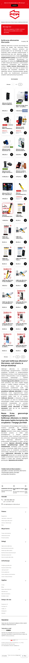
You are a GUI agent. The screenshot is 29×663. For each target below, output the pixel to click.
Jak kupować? (5, 570)
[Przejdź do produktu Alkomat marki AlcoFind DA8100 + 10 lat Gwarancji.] (21, 142)
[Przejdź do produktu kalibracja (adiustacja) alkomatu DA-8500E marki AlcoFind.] (21, 230)
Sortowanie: (14, 79)
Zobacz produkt (11, 110)
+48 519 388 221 (8, 500)
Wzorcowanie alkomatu (7, 557)
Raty (2, 525)
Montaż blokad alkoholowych (8, 552)
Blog (2, 587)
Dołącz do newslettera (8, 630)
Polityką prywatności (10, 635)
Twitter (3, 608)
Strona (8, 84)
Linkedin (3, 613)
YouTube (3, 606)
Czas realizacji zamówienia (8, 574)
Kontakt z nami (5, 596)
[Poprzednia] (1, 4)
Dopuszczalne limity (6, 567)
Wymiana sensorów (6, 555)
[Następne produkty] (17, 357)
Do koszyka (11, 132)
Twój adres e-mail (6, 628)
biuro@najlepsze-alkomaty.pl (11, 504)
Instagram (4, 611)
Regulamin (4, 516)
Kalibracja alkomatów (6, 550)
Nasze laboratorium (6, 589)
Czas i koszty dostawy (6, 576)
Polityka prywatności (6, 565)
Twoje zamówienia (6, 533)
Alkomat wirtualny (5, 593)
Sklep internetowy (14, 655)
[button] (13, 512)
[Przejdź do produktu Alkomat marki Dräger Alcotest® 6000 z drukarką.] (7, 164)
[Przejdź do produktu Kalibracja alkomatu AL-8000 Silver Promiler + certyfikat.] (21, 317)
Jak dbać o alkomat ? (6, 518)
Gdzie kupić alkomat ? (6, 520)
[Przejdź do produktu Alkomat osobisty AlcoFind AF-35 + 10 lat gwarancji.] (21, 164)
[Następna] (27, 4)
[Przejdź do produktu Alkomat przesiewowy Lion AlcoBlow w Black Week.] (7, 208)
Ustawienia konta (5, 535)
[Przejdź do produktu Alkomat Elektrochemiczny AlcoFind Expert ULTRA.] (7, 120)
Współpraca (4, 591)
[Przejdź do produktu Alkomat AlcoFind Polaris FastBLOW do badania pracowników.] (7, 96)
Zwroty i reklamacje (6, 523)
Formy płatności (5, 572)
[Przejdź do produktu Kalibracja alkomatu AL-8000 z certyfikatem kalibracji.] (7, 338)
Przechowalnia (5, 537)
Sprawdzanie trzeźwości (7, 548)
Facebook (4, 604)
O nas (2, 585)
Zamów (14, 5)
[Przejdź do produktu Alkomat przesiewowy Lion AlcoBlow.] (21, 186)
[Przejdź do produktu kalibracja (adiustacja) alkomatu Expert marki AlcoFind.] (7, 251)
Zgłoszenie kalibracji (6, 546)
